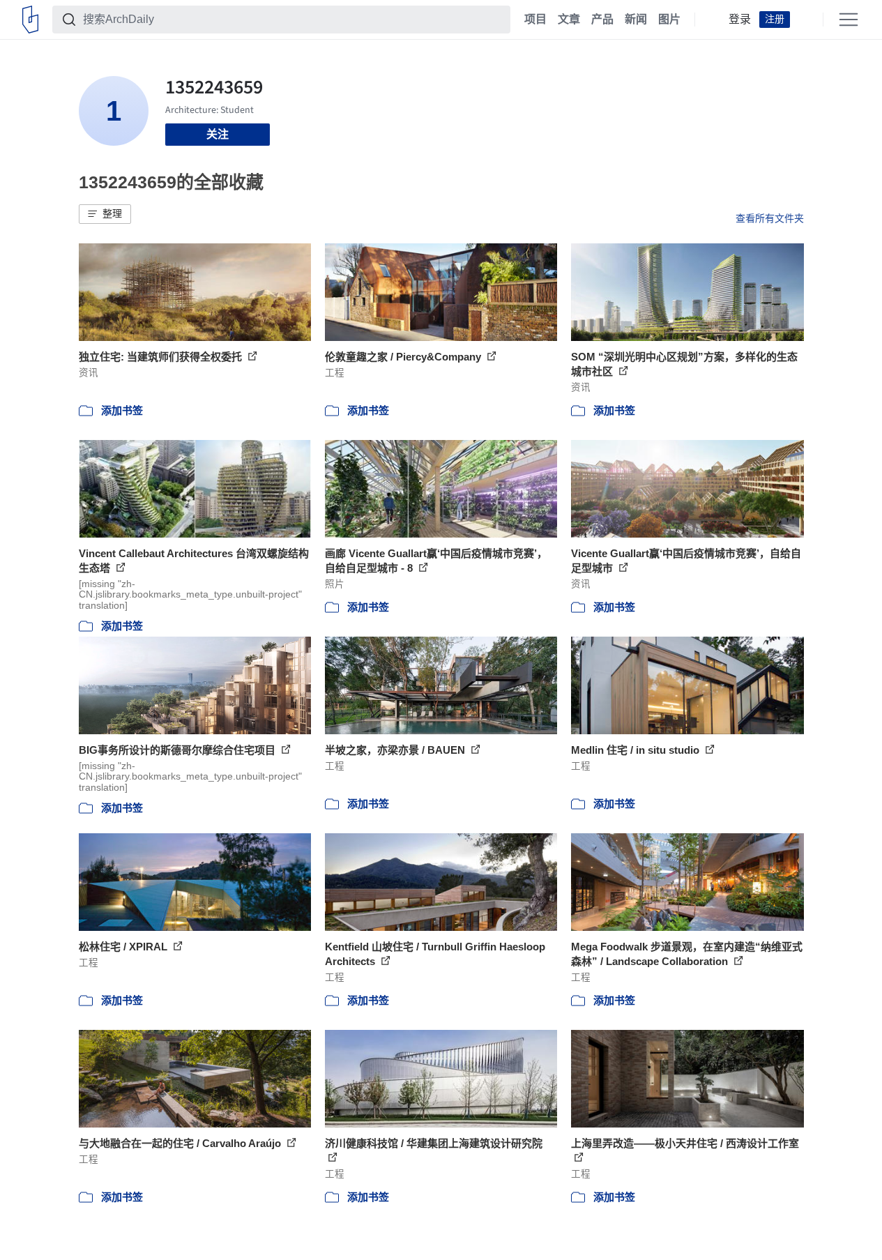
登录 (740, 19)
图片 (669, 19)
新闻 (636, 19)
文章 (569, 19)
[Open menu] (848, 19)
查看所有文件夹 (770, 218)
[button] (105, 214)
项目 (535, 19)
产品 (602, 19)
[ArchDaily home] (30, 19)
